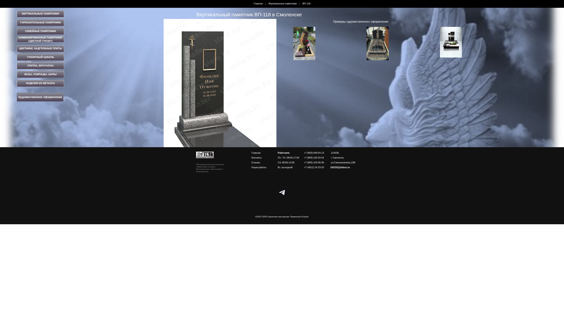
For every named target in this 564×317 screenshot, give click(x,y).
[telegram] (282, 192)
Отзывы (255, 162)
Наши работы (258, 167)
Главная (258, 3)
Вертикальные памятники (283, 3)
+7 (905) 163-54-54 (314, 157)
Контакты (256, 157)
